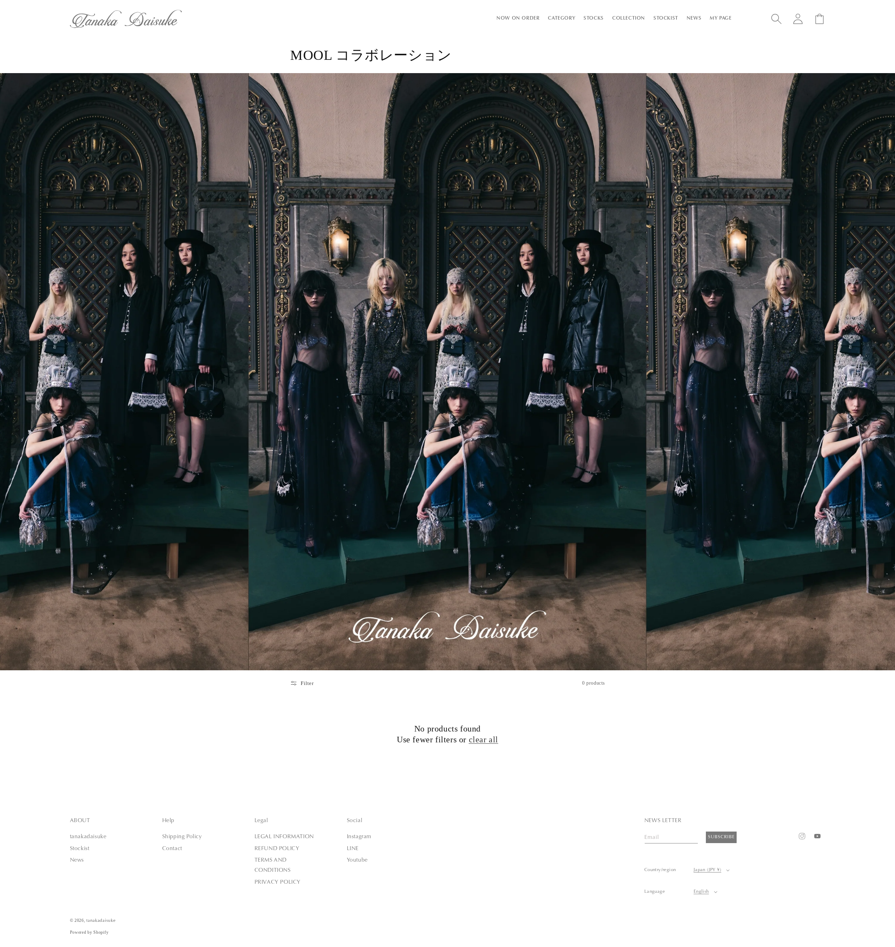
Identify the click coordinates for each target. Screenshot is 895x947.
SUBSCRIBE (721, 837)
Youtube (357, 860)
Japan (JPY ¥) (707, 870)
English (701, 891)
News (77, 860)
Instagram (359, 837)
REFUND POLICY (277, 848)
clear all (483, 739)
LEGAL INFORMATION (284, 837)
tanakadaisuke (88, 837)
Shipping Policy (182, 837)
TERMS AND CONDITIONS (273, 865)
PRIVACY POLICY (278, 882)
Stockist (80, 848)
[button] (518, 18)
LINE (353, 848)
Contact (172, 848)
